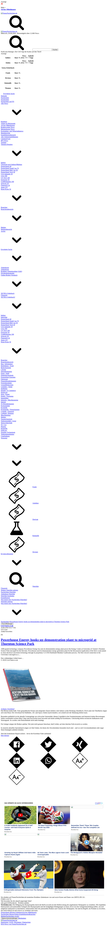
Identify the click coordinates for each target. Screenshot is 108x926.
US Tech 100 (5, 178)
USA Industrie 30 (7, 174)
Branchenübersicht (7, 209)
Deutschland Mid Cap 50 (9, 170)
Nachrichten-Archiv (12, 916)
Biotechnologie (6, 368)
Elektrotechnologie (7, 375)
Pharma (3, 427)
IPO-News (4, 141)
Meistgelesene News (8, 129)
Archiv (3, 231)
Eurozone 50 (5, 180)
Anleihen (35, 503)
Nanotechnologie (6, 419)
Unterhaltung (5, 436)
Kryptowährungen (7, 554)
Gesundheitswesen (7, 385)
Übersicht (4, 295)
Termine (3, 142)
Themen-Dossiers (7, 144)
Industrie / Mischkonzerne (9, 400)
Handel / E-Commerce (8, 390)
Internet (3, 402)
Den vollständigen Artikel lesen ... (12, 658)
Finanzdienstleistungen (8, 381)
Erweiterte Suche (9, 94)
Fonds (34, 487)
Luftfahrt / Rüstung (7, 413)
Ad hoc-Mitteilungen (8, 9)
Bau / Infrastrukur (7, 364)
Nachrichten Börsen (7, 914)
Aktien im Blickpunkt (8, 123)
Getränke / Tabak (6, 387)
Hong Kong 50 (6, 189)
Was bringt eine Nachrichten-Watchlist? (14, 600)
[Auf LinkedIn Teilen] (16, 768)
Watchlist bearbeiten (7, 596)
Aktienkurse (5, 267)
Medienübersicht (6, 229)
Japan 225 (4, 187)
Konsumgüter (5, 406)
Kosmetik (4, 408)
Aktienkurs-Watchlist (8, 594)
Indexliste (4, 317)
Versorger (4, 438)
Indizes (3, 163)
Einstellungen (5, 598)
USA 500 (4, 176)
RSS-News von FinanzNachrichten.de (13, 924)
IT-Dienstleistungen (7, 404)
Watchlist (35, 586)
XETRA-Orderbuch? (8, 297)
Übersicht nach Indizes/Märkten (11, 164)
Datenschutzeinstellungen (9, 918)
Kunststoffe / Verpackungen (10, 409)
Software (4, 430)
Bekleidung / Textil (7, 366)
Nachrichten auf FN (7, 101)
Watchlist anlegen (7, 601)
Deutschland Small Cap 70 (10, 168)
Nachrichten (5, 98)
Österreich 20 (5, 185)
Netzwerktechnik (6, 423)
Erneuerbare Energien (8, 377)
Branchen (4, 207)
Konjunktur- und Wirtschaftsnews (12, 131)
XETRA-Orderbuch (7, 293)
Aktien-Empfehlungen (21, 914)
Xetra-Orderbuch (17, 912)
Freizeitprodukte (6, 383)
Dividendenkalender (7, 273)
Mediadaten (22, 918)
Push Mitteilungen (7, 624)
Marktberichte (5, 133)
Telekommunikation (7, 434)
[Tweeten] (48, 752)
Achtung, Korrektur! (8, 709)
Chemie (3, 370)
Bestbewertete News (8, 127)
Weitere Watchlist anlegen (9, 590)
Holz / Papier (5, 394)
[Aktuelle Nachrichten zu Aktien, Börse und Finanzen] (9, 13)
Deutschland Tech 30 (8, 172)
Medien (3, 227)
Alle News (4, 103)
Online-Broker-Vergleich (9, 275)
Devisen (35, 552)
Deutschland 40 (6, 166)
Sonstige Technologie (8, 432)
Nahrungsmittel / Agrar (8, 421)
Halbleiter (4, 389)
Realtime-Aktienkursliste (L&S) (11, 271)
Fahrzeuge (4, 379)
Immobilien (4, 398)
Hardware (4, 392)
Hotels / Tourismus (7, 396)
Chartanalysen (5, 139)
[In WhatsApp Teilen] (48, 768)
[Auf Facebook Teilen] (16, 752)
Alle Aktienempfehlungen (9, 137)
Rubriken (4, 122)
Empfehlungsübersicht (8, 135)
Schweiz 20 (5, 183)
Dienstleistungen (6, 371)
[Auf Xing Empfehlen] (80, 752)
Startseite (4, 96)
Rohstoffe (4, 428)
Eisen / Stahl (5, 373)
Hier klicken (5, 735)
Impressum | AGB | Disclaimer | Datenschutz (16, 922)
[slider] (4, 633)
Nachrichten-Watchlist (8, 592)
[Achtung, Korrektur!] (21, 707)
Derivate (35, 519)
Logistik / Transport (7, 411)
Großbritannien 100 (7, 182)
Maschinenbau (6, 415)
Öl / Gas (3, 425)
